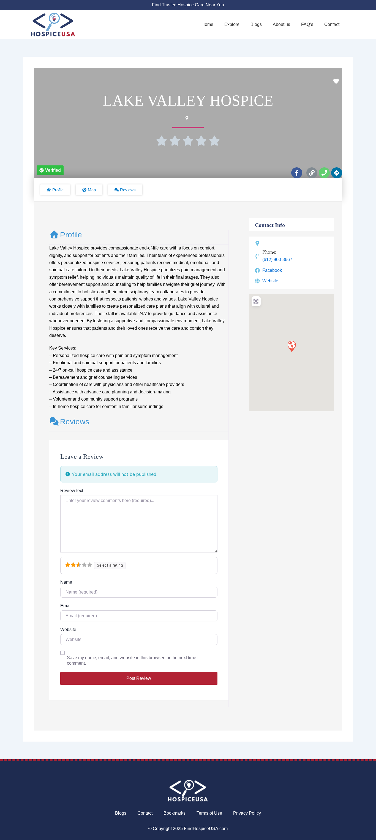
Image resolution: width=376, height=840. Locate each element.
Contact (331, 24)
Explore (231, 24)
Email (66, 605)
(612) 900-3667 (277, 259)
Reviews (74, 421)
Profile (71, 234)
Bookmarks (175, 813)
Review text (71, 490)
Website (68, 629)
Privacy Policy (247, 813)
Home (207, 24)
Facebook (272, 270)
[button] (50, 170)
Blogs (256, 24)
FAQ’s (307, 24)
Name (66, 582)
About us (281, 24)
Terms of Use (209, 813)
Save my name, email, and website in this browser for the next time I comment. (132, 660)
